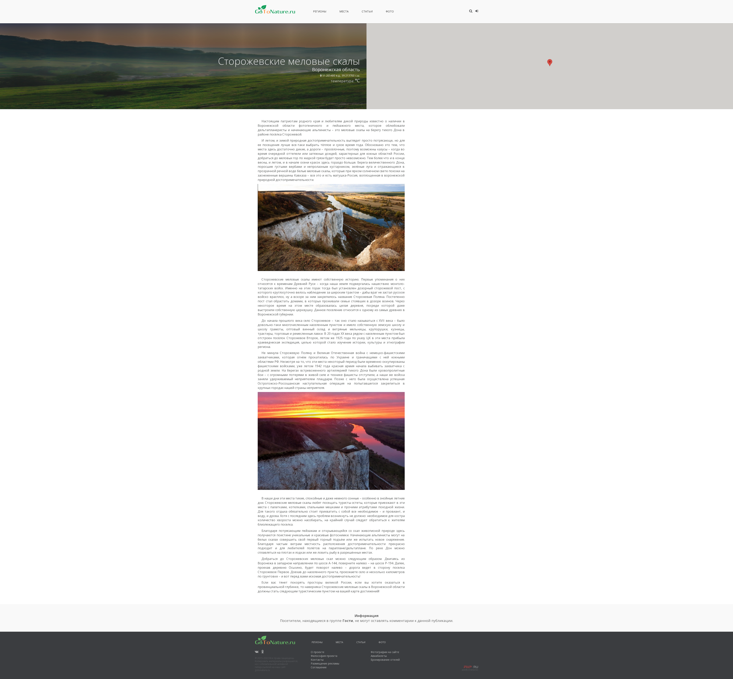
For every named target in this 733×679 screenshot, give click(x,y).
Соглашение (319, 667)
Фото (390, 12)
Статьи (367, 12)
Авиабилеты (379, 656)
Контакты (317, 659)
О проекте (317, 652)
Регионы (319, 12)
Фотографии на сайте (385, 652)
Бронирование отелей (385, 659)
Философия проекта (324, 656)
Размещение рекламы (325, 663)
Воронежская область (336, 69)
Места (344, 12)
